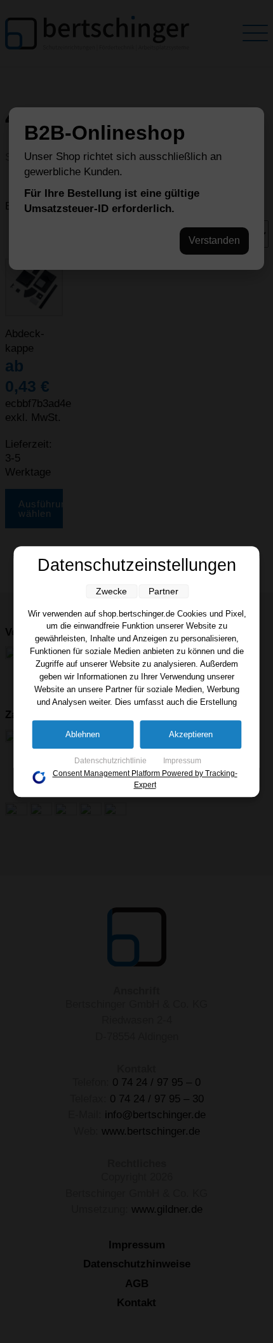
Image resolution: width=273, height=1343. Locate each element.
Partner (163, 591)
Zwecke (111, 591)
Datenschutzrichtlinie (111, 760)
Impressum (182, 760)
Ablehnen (82, 734)
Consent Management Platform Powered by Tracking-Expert (145, 779)
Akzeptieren (191, 734)
